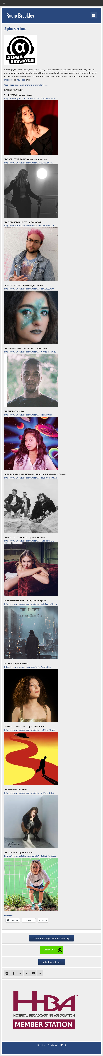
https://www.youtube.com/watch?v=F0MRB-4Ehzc (29, 730)
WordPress (51, 1050)
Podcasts (9, 79)
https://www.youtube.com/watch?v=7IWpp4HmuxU (30, 351)
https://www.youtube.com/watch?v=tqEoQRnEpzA (30, 856)
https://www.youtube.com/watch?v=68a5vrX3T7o (29, 162)
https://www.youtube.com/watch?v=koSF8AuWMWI (30, 477)
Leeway (64, 1050)
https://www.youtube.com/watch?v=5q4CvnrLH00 (29, 98)
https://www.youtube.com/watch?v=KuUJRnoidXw (29, 225)
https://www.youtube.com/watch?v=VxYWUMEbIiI (27, 667)
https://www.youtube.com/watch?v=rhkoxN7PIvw (29, 540)
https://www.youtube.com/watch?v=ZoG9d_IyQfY (29, 288)
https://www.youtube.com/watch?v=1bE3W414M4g (30, 604)
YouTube (21, 79)
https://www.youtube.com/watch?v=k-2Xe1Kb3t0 (29, 793)
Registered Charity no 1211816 (51, 1045)
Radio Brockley (20, 15)
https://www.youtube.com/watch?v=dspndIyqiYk (28, 414)
